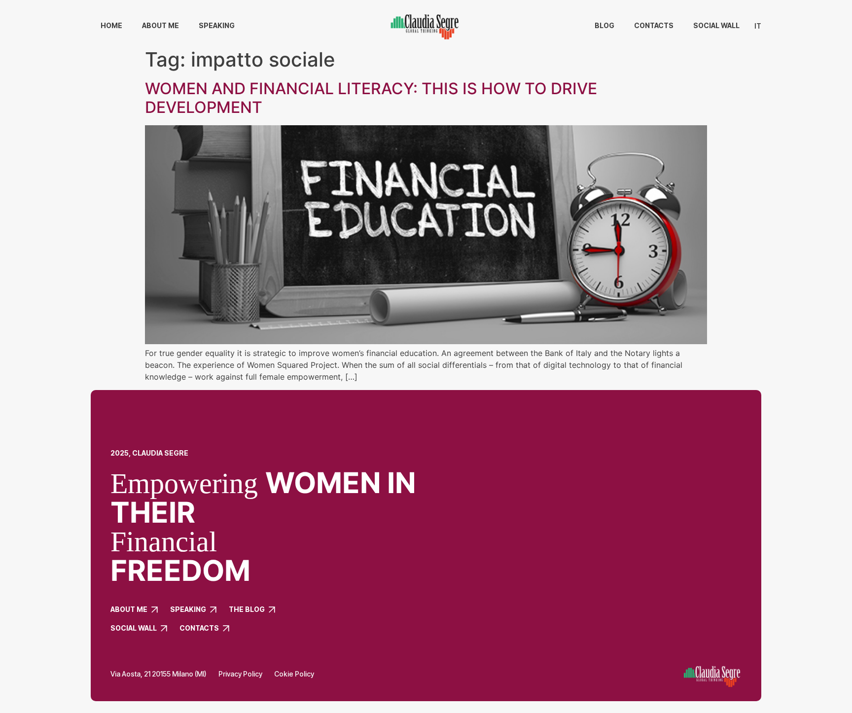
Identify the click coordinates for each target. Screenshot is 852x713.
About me (160, 25)
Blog (604, 25)
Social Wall (716, 25)
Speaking (217, 25)
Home (111, 25)
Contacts (654, 25)
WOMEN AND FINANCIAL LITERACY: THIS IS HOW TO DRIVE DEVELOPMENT (371, 98)
